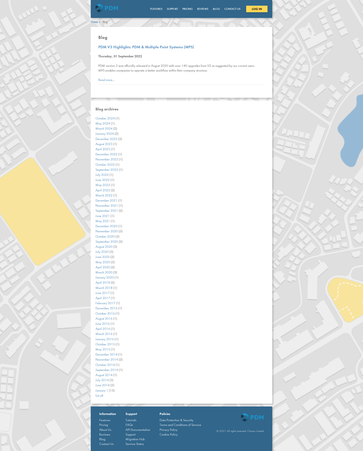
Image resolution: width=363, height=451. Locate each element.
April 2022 (103, 190)
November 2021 (107, 206)
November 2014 (107, 360)
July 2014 (102, 380)
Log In (257, 9)
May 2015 (103, 349)
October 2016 (105, 314)
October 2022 (105, 165)
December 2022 (106, 154)
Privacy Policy (169, 430)
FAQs (129, 425)
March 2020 (104, 272)
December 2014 (106, 354)
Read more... (106, 80)
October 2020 (105, 237)
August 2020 (104, 247)
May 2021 (103, 221)
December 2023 (106, 139)
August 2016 (104, 319)
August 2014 (104, 375)
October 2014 (105, 365)
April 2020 (103, 267)
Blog (216, 9)
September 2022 (107, 170)
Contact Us (232, 9)
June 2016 (102, 324)
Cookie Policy (169, 434)
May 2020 (103, 262)
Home (94, 22)
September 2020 (107, 242)
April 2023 (103, 149)
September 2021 (107, 211)
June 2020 (102, 257)
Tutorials (131, 420)
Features (156, 9)
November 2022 (107, 159)
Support (172, 9)
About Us (105, 430)
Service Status (135, 444)
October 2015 (105, 344)
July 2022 (102, 175)
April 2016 (103, 329)
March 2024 (104, 129)
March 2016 (104, 334)
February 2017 (105, 303)
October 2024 (105, 118)
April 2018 (103, 283)
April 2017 (103, 298)
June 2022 (102, 180)
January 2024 (105, 134)
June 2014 (102, 385)
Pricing (187, 9)
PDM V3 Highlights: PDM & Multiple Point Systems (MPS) (146, 47)
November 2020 (107, 231)
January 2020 (105, 277)
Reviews (202, 9)
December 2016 (106, 308)
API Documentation (138, 430)
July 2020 (102, 252)
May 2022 (103, 185)
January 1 (102, 391)
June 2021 (102, 216)
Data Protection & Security (176, 420)
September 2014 (107, 370)
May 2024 (103, 123)
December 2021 (106, 200)
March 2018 (104, 288)
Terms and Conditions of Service (180, 425)
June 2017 (102, 293)
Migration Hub (135, 439)
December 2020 (106, 226)
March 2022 (104, 195)
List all (99, 396)
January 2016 (105, 339)
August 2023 (104, 144)
